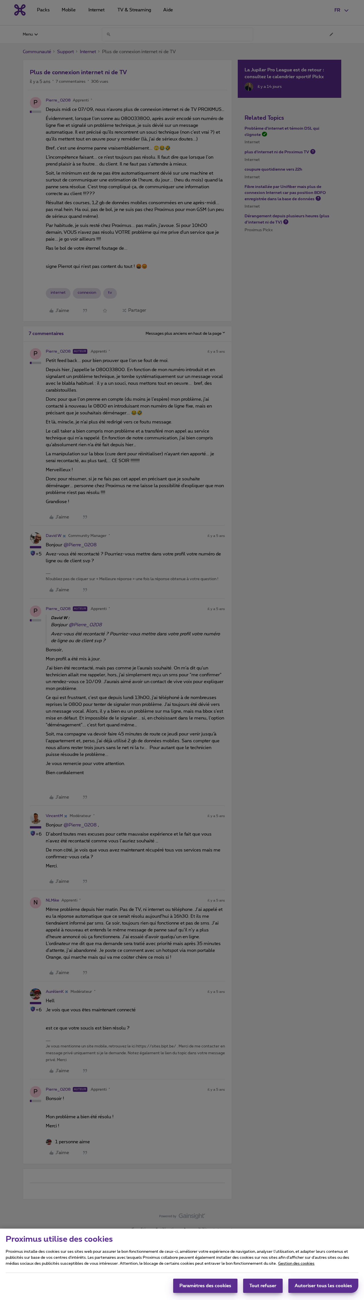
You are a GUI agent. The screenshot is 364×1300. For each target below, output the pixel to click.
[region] (182, 1264)
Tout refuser (262, 1286)
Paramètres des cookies (205, 1286)
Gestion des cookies (296, 1264)
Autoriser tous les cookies (323, 1286)
